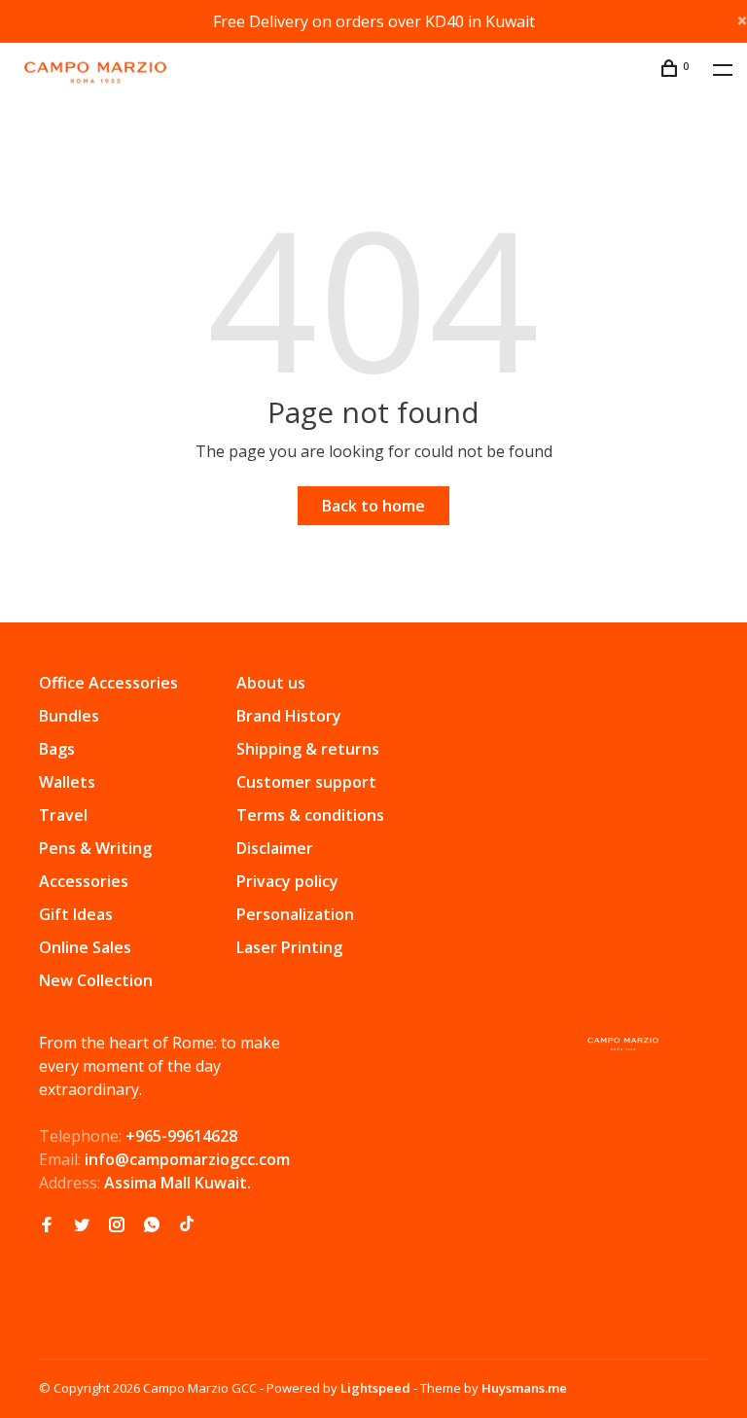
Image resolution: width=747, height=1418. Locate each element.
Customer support (306, 782)
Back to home (373, 505)
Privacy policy (287, 881)
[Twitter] (81, 1225)
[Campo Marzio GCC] (623, 1044)
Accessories (83, 881)
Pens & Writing (95, 848)
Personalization (295, 914)
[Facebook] (46, 1225)
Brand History (288, 716)
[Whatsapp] (152, 1225)
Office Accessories (108, 682)
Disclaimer (274, 848)
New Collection (96, 980)
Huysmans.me (524, 1388)
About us (270, 682)
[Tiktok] (187, 1225)
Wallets (67, 782)
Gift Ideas (76, 914)
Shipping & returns (307, 749)
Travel (63, 815)
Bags (57, 749)
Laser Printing (289, 947)
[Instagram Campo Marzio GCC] (116, 1225)
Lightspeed (375, 1388)
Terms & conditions (310, 815)
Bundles (69, 716)
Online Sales (85, 947)
